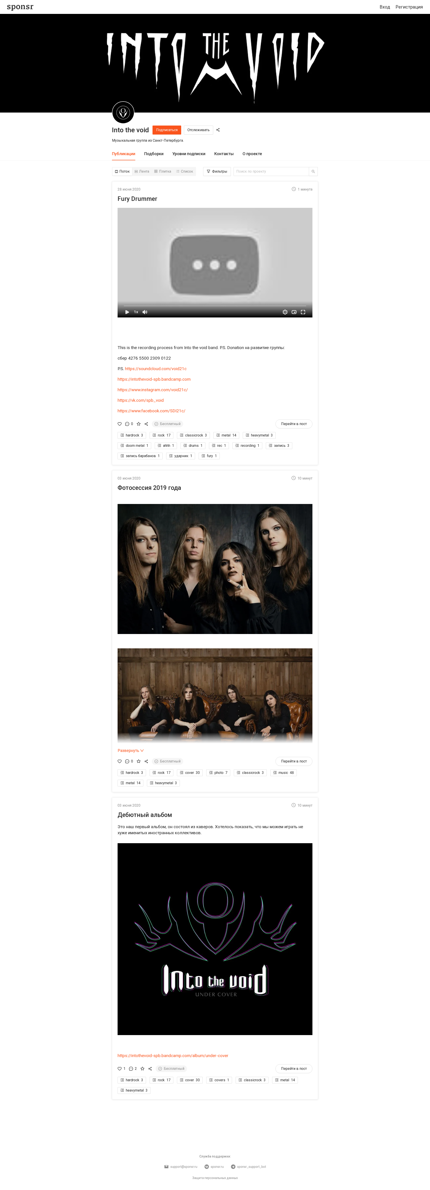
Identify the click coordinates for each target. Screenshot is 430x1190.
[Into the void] (123, 112)
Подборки (153, 153)
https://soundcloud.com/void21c (156, 368)
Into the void (130, 130)
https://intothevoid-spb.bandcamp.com (154, 379)
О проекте (252, 153)
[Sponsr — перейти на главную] (20, 7)
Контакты (224, 153)
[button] (215, 262)
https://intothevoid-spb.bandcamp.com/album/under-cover (173, 1055)
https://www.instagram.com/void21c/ (153, 389)
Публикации (123, 153)
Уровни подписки (188, 153)
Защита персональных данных (215, 1178)
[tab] (123, 154)
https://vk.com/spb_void (141, 400)
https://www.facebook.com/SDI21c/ (151, 410)
